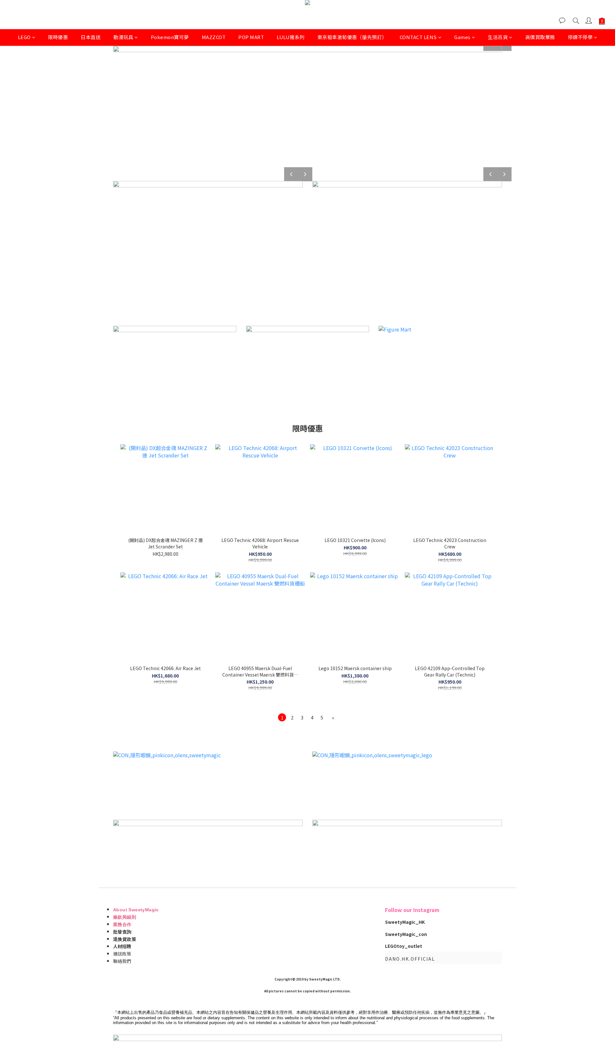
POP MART (251, 37)
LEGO (24, 37)
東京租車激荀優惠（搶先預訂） (352, 37)
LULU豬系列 (291, 37)
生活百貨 (498, 37)
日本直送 (91, 37)
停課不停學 (580, 37)
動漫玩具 (123, 37)
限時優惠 (58, 37)
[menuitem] (282, 717)
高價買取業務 (540, 37)
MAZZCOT (214, 37)
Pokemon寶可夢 (170, 37)
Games (462, 37)
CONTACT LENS (418, 37)
